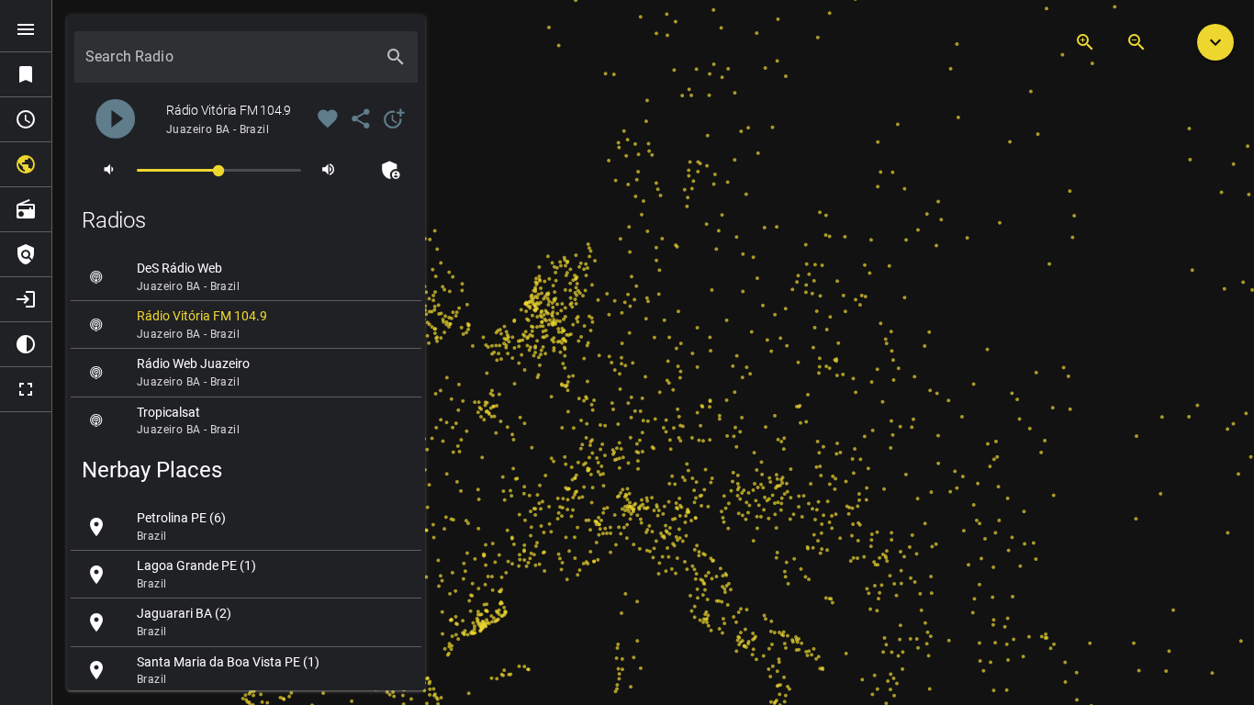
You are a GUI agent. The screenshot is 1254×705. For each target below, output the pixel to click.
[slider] (219, 169)
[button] (1215, 42)
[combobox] (229, 64)
